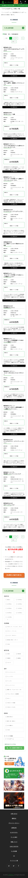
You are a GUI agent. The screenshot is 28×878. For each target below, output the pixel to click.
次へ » (14, 41)
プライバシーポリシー (14, 823)
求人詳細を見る (14, 76)
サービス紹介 (14, 837)
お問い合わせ (14, 813)
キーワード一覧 (14, 860)
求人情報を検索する (15, 748)
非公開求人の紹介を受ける (14, 575)
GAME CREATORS (14, 846)
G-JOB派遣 (14, 851)
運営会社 (14, 818)
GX (14, 856)
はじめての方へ (14, 832)
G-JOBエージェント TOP (8, 5)
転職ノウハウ (14, 842)
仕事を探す (14, 828)
